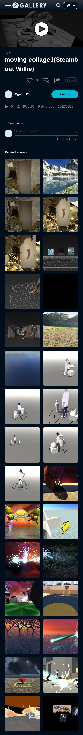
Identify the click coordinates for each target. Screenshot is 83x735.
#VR (8, 52)
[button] (58, 5)
